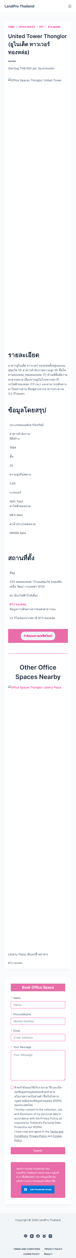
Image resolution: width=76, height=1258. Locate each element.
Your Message (22, 1047)
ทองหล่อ (12, 61)
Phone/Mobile (22, 1014)
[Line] (25, 1236)
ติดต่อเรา (48, 1254)
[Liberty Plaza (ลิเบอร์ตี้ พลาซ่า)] (38, 818)
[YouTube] (32, 1236)
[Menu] (69, 6)
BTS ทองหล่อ (18, 604)
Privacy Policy (38, 1136)
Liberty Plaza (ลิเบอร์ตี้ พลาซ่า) (28, 954)
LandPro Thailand (19, 6)
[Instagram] (50, 1236)
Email (16, 1030)
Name (17, 998)
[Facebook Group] (44, 1236)
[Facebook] (38, 1236)
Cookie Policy (31, 1254)
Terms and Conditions (26, 1249)
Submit (37, 1150)
